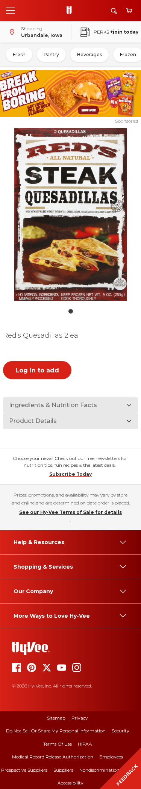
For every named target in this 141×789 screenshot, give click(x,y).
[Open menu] (10, 10)
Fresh (19, 54)
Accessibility (70, 783)
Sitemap (56, 718)
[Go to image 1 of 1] (71, 311)
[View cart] (129, 11)
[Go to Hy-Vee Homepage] (71, 10)
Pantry (51, 54)
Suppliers (63, 770)
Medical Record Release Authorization (52, 757)
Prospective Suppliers (24, 770)
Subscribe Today (70, 474)
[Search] (114, 10)
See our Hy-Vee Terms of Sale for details (70, 512)
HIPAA (85, 744)
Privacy (79, 718)
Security (120, 731)
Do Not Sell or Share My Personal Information (56, 731)
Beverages (89, 54)
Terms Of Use (57, 744)
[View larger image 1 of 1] (70, 214)
